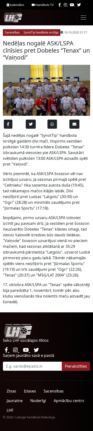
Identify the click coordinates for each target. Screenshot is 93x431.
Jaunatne (15, 400)
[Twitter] (79, 4)
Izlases (30, 391)
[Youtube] (72, 4)
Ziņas (11, 391)
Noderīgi (38, 400)
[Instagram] (66, 4)
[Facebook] (60, 4)
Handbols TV (44, 5)
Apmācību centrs (69, 400)
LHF (10, 410)
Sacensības (54, 391)
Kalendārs (16, 5)
